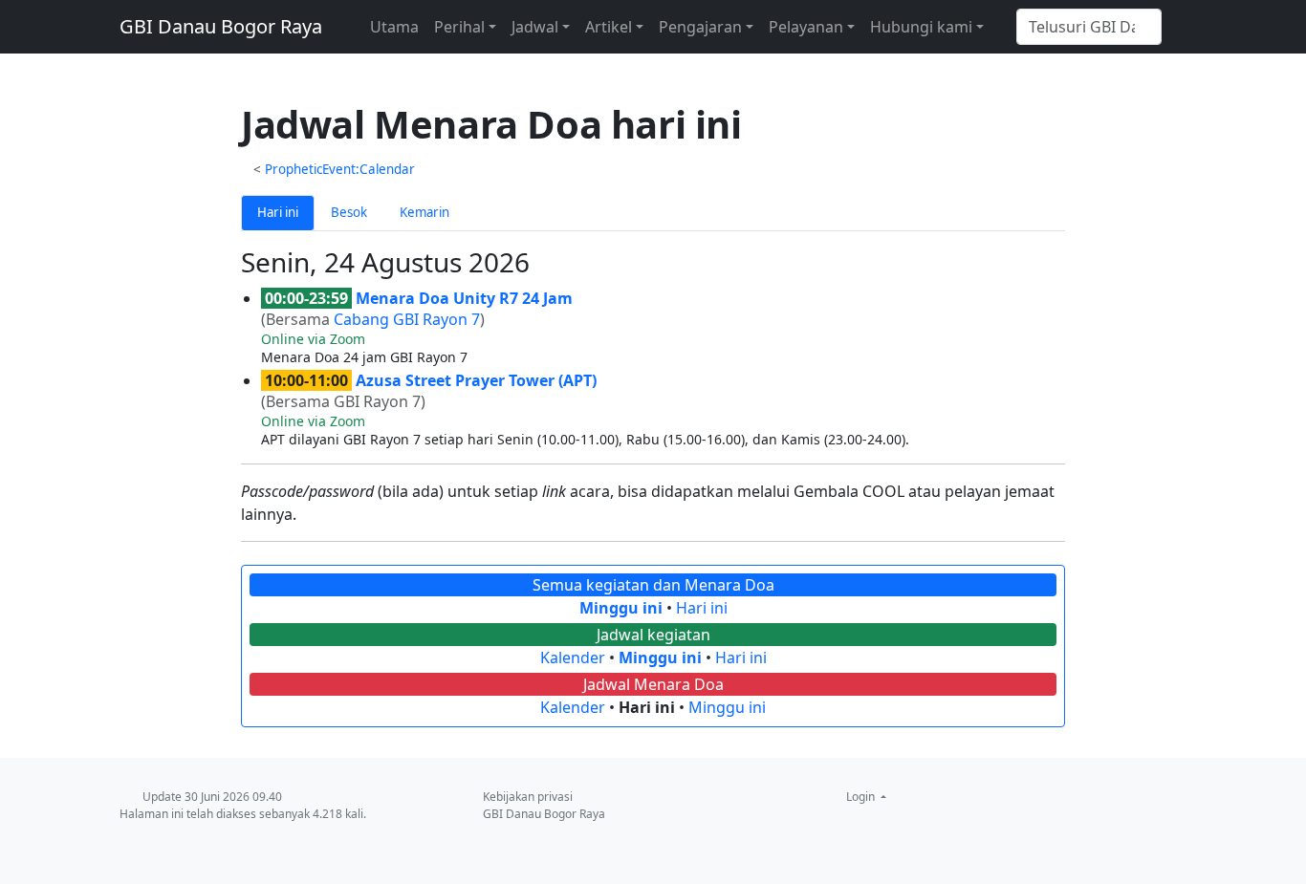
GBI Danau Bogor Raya (221, 26)
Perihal (459, 26)
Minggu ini (621, 607)
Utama (394, 26)
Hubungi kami (921, 26)
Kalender (572, 657)
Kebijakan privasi (528, 796)
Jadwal (535, 26)
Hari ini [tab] (277, 212)
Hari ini (702, 607)
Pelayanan (806, 26)
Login (862, 796)
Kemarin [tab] (424, 212)
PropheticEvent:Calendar (340, 169)
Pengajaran (700, 26)
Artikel (608, 26)
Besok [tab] (349, 212)
